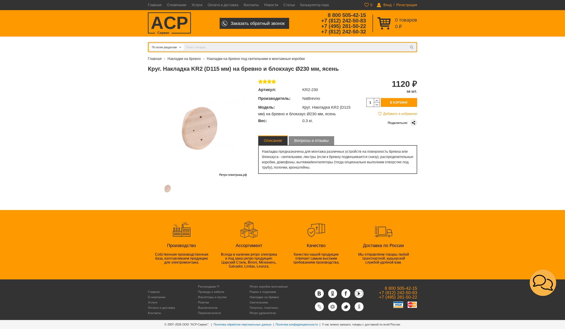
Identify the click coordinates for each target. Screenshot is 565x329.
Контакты (251, 5)
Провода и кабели (211, 292)
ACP (169, 23)
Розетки (203, 302)
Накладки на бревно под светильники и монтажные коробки (256, 59)
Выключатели (208, 307)
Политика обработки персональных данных (242, 324)
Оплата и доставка (223, 5)
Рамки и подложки (263, 292)
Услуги (197, 5)
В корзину (399, 102)
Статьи (289, 5)
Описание (273, 140)
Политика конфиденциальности (297, 324)
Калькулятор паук (314, 5)
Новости (271, 5)
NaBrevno (311, 98)
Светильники (259, 302)
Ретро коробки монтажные (269, 286)
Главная (155, 5)
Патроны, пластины (264, 307)
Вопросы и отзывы (311, 140)
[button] (543, 283)
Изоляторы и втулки (212, 297)
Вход (387, 5)
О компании (176, 5)
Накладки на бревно (184, 59)
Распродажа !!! (208, 286)
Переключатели (209, 313)
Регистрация (406, 5)
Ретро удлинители (263, 313)
